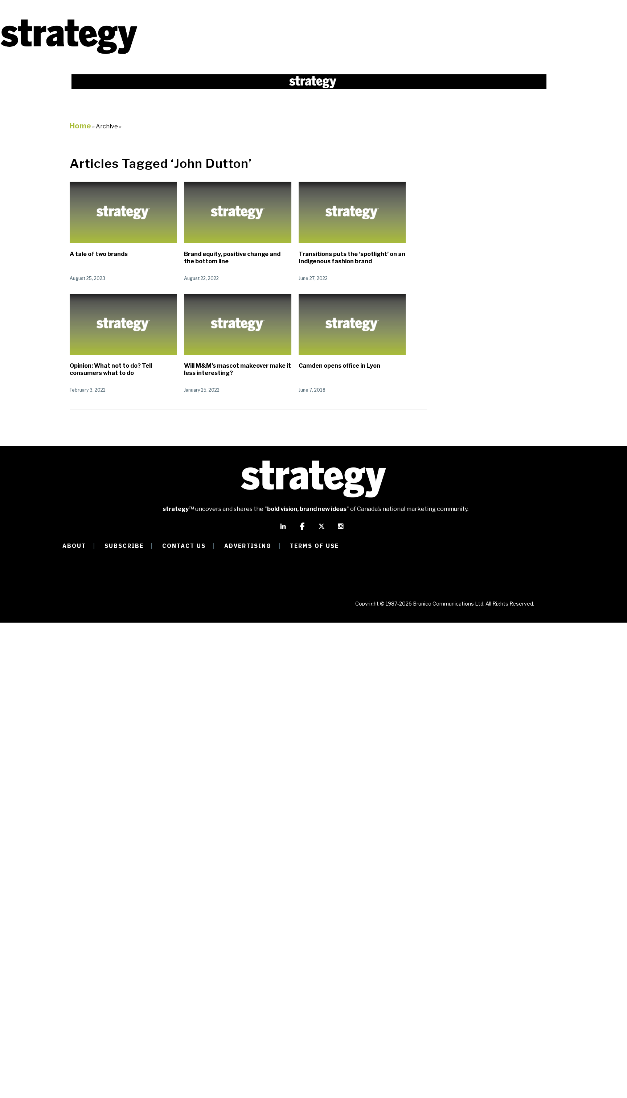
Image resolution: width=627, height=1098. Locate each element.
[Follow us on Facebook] (302, 529)
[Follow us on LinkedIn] (283, 529)
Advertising (247, 545)
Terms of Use (314, 545)
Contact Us (184, 545)
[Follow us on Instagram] (340, 529)
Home (80, 125)
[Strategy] (69, 53)
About (74, 545)
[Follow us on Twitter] (321, 529)
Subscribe (124, 545)
